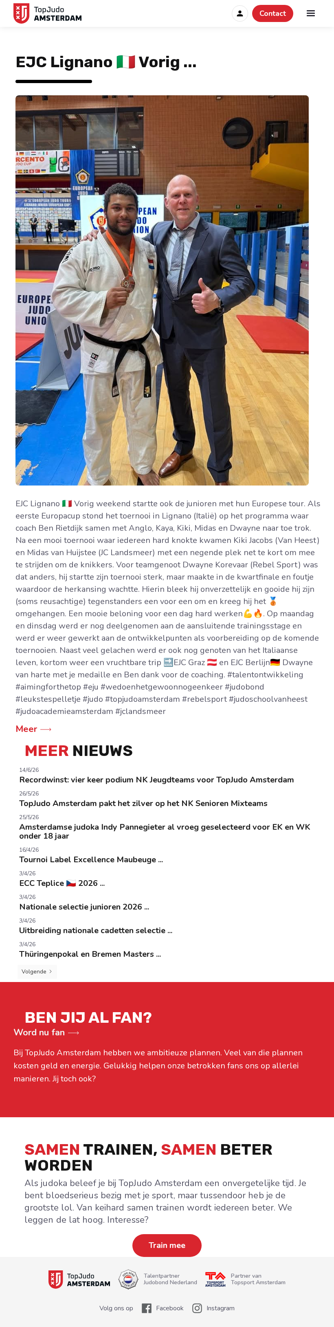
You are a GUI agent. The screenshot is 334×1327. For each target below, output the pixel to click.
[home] (50, 13)
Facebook (170, 1308)
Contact (272, 13)
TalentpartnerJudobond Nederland (170, 1279)
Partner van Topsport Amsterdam (258, 1279)
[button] (311, 13)
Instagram (221, 1308)
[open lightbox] (167, 290)
